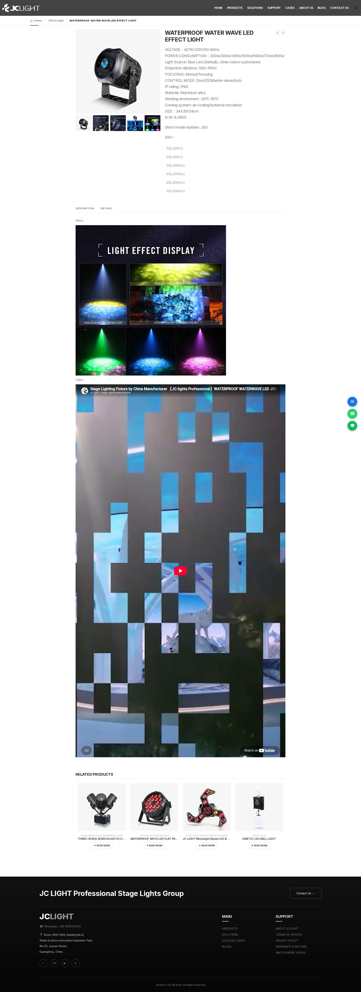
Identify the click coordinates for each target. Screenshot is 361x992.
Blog (321, 8)
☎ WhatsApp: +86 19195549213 (60, 926)
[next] (283, 32)
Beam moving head (91, 835)
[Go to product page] (102, 807)
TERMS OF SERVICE (289, 934)
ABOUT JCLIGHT (287, 928)
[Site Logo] (21, 8)
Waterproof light (113, 835)
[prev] (277, 32)
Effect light (192, 835)
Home (218, 8)
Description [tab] (85, 208)
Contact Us (339, 8)
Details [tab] (106, 208)
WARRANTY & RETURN (291, 946)
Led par (144, 835)
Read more (103, 845)
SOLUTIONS (230, 934)
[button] (356, 8)
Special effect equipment (214, 835)
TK (54, 963)
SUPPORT (274, 8)
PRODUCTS (230, 928)
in (76, 963)
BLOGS (226, 946)
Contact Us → (306, 893)
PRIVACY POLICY (287, 940)
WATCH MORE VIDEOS (291, 952)
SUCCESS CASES (233, 940)
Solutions (255, 8)
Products (235, 8)
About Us (306, 8)
